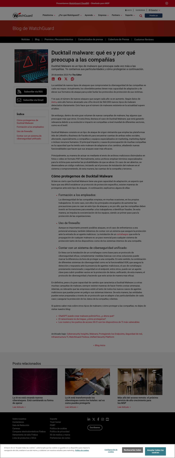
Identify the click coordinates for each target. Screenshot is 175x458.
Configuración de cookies (111, 451)
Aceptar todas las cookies (155, 451)
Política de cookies (82, 450)
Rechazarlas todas (132, 450)
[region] (87, 451)
